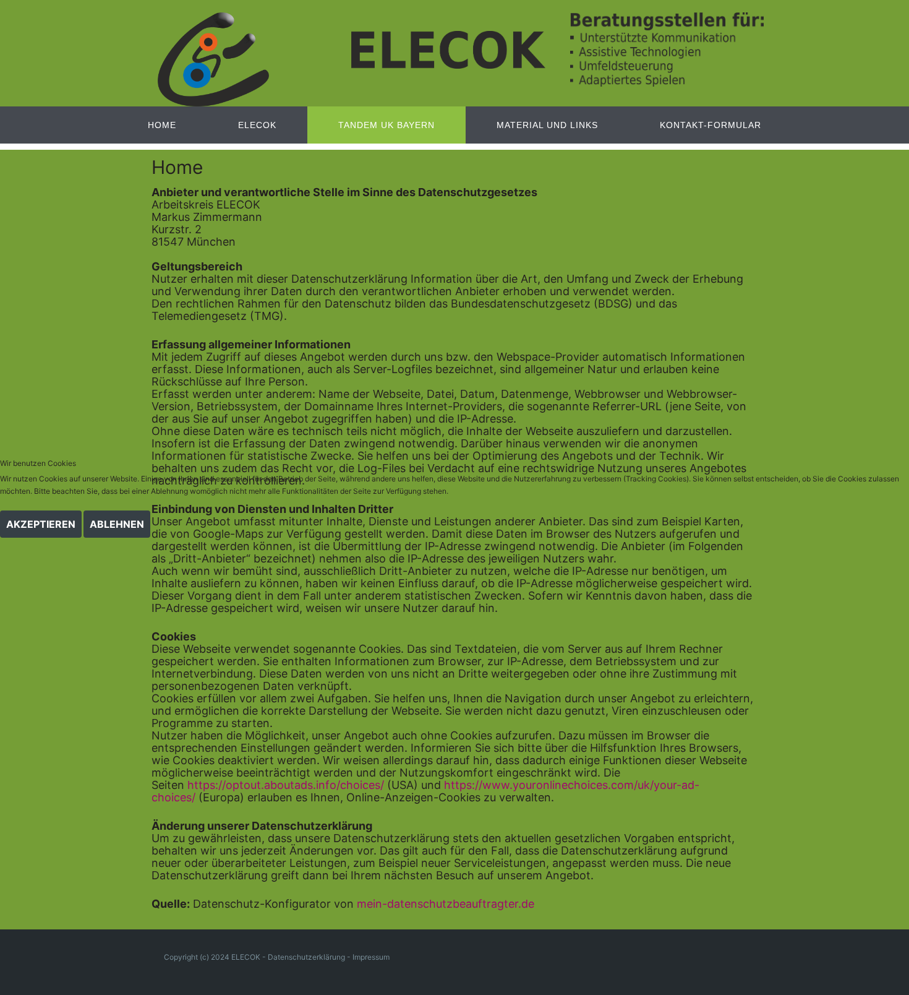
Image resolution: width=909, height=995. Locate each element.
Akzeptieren (40, 524)
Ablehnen (117, 524)
